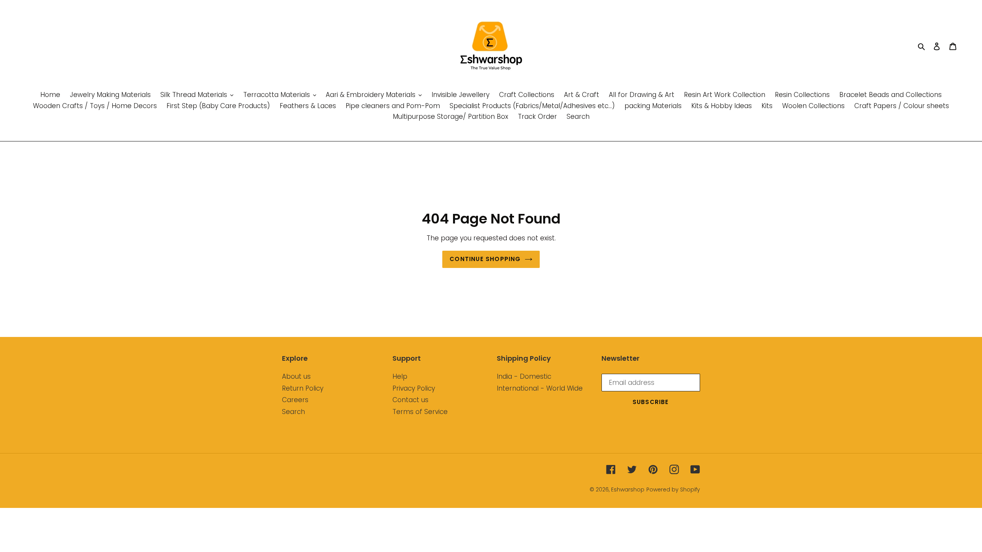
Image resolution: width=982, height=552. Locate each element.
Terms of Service (420, 411)
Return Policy (302, 388)
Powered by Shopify (673, 489)
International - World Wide (540, 388)
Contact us (410, 399)
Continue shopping (485, 259)
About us (296, 376)
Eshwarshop (627, 489)
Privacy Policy (413, 388)
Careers (295, 399)
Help (399, 376)
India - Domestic (524, 376)
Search (293, 411)
